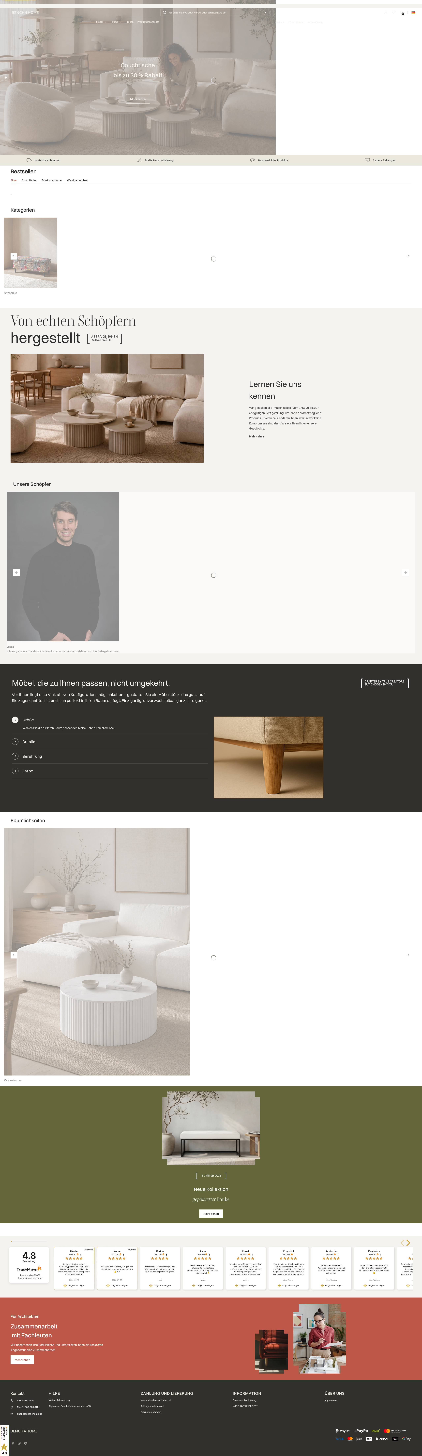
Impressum (331, 1400)
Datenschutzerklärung (244, 1400)
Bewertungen (30, 1276)
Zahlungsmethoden (151, 1412)
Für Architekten (296, 22)
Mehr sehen (138, 99)
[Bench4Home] (25, 1443)
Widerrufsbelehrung (59, 1400)
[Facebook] (13, 1443)
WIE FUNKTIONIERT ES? (245, 1406)
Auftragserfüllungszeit (152, 1406)
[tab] (13, 181)
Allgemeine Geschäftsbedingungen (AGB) (70, 1406)
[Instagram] (19, 1443)
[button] (164, 12)
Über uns (280, 22)
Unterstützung (315, 22)
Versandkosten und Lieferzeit (156, 1400)
